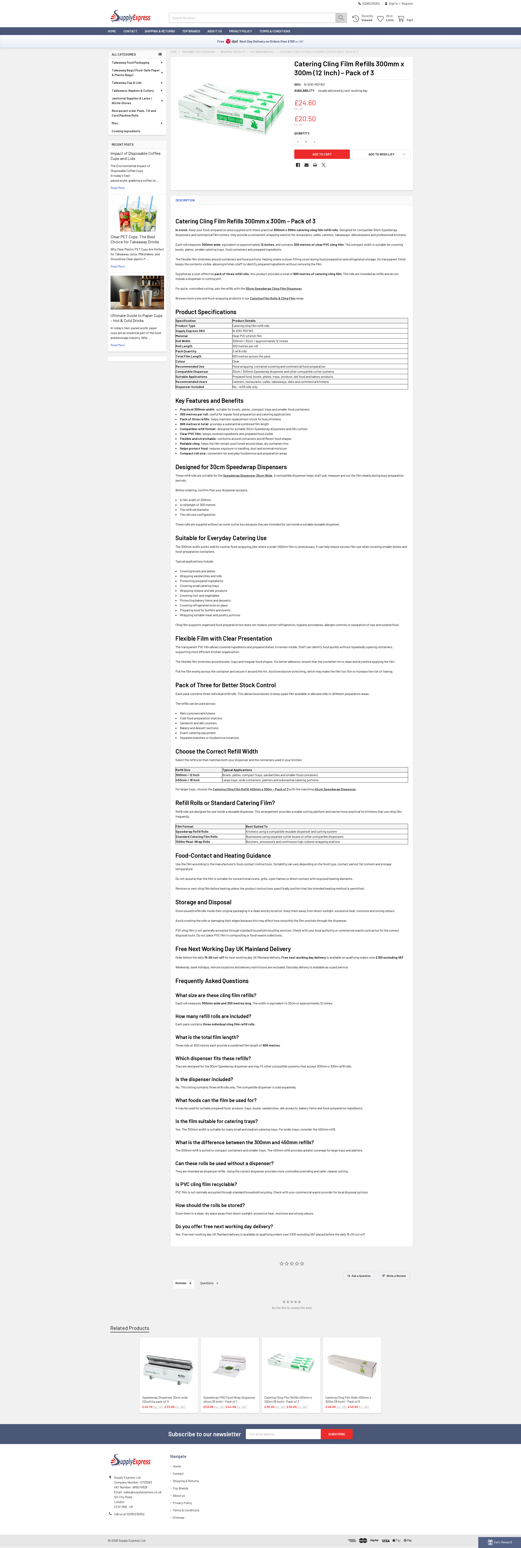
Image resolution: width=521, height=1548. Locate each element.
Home (112, 31)
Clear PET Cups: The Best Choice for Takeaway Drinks (135, 239)
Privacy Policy (240, 31)
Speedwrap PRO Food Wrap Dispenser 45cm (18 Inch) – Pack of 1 (229, 1399)
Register (407, 3)
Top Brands (191, 31)
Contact (130, 31)
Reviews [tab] (180, 1283)
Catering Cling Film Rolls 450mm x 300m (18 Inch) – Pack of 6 (348, 1399)
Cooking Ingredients (126, 131)
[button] (381, 154)
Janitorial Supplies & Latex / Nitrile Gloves (132, 100)
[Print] (315, 165)
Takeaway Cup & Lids (127, 82)
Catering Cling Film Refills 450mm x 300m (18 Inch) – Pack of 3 (288, 1399)
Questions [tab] (206, 1283)
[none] (231, 117)
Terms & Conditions (274, 31)
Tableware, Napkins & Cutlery (133, 90)
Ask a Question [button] (361, 1276)
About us (214, 31)
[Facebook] (298, 165)
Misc (115, 123)
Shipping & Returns (160, 31)
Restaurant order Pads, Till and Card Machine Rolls (134, 113)
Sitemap (178, 1517)
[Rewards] (499, 1542)
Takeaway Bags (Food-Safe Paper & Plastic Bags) (136, 72)
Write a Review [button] (396, 1276)
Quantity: (302, 133)
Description (185, 200)
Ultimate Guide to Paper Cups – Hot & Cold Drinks (136, 318)
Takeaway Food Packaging (130, 62)
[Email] (306, 165)
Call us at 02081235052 (129, 1514)
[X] (323, 165)
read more (118, 188)
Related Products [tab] (129, 1328)
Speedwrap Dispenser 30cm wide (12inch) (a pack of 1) (165, 1399)
